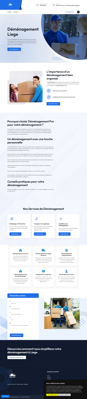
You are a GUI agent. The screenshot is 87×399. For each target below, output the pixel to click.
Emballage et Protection (17, 224)
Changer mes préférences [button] (64, 394)
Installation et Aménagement (63, 224)
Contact (15, 12)
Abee (48, 376)
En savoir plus (15, 234)
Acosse (48, 379)
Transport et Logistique (41, 224)
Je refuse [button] (55, 394)
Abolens (49, 377)
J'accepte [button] (49, 394)
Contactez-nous (13, 49)
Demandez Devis (70, 12)
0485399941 (43, 5)
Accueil (9, 12)
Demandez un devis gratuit (16, 357)
